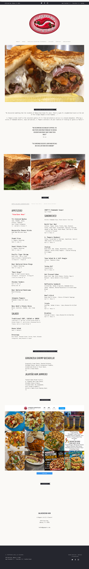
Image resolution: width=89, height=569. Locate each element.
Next (82, 73)
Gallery (51, 41)
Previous (7, 73)
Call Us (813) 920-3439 (44, 513)
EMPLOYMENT (67, 41)
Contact (58, 41)
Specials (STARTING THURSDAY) (37, 41)
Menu (23, 41)
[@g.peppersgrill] (25, 408)
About (18, 41)
